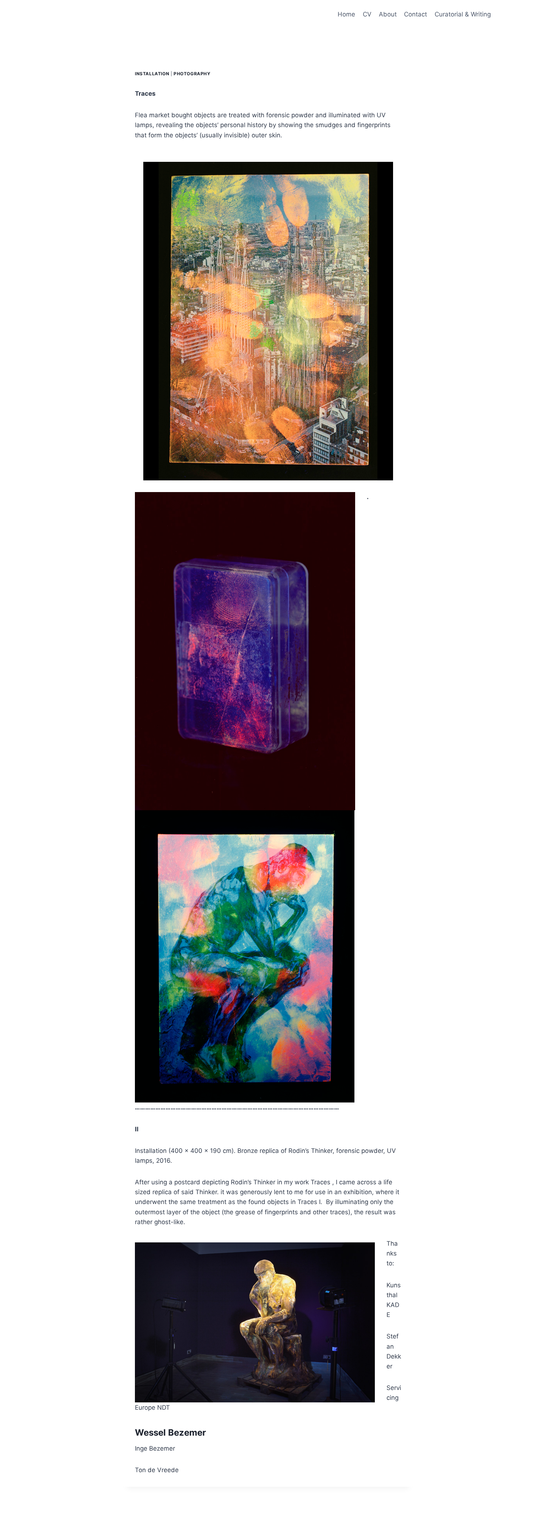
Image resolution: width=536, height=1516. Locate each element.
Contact (415, 14)
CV (367, 14)
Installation (152, 73)
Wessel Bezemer (170, 1432)
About (388, 14)
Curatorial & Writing (463, 14)
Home (346, 14)
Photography (192, 73)
